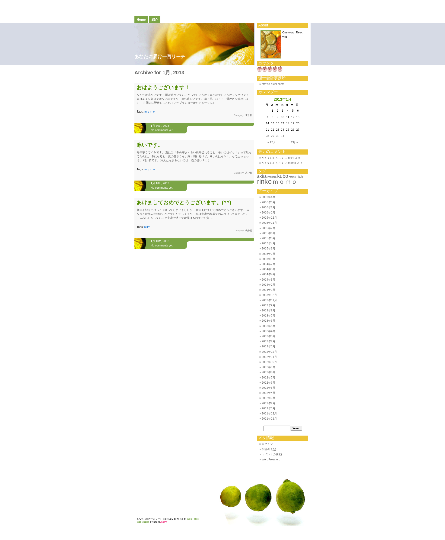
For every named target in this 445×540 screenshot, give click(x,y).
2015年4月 (268, 243)
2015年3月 (268, 248)
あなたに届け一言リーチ (159, 56)
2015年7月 (268, 228)
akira (147, 227)
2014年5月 (268, 269)
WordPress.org (271, 459)
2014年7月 (268, 264)
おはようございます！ (163, 87)
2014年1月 (268, 289)
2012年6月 (268, 382)
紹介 (155, 19)
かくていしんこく (273, 157)
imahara (272, 176)
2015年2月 (268, 253)
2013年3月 (268, 336)
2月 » (294, 142)
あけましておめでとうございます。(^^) (184, 202)
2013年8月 (268, 310)
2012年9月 (268, 367)
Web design (143, 522)
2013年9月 (268, 305)
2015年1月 (268, 259)
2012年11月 (269, 357)
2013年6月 (268, 320)
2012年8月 (268, 372)
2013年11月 (269, 300)
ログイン (267, 444)
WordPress (193, 518)
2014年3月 (268, 279)
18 (287, 123)
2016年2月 (268, 207)
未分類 (248, 115)
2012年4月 (268, 392)
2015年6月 (268, 233)
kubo (282, 176)
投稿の (269, 449)
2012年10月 (269, 362)
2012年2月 (268, 403)
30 (277, 136)
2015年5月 (268, 238)
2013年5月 (268, 326)
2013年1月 (268, 346)
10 (282, 117)
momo (292, 176)
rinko (264, 181)
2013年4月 (268, 331)
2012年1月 (268, 408)
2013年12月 (269, 295)
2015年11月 (269, 222)
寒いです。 (150, 145)
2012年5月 (268, 387)
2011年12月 (269, 413)
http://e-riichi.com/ (273, 84)
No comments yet (161, 130)
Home (141, 19)
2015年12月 (269, 217)
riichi (299, 176)
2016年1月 (268, 212)
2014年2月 (268, 284)
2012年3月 (268, 398)
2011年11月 (269, 418)
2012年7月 (268, 377)
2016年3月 (268, 202)
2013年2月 (268, 341)
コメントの (272, 454)
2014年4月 (268, 274)
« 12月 (271, 142)
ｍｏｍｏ (149, 111)
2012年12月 (269, 351)
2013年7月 (268, 315)
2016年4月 (268, 197)
